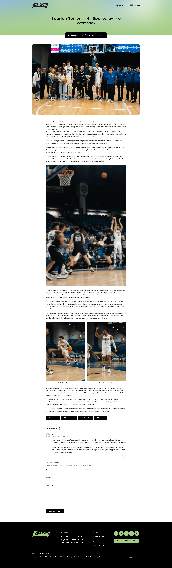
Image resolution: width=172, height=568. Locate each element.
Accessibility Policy (38, 557)
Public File (89, 557)
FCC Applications (99, 557)
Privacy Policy (49, 557)
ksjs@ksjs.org (99, 536)
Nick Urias (90, 35)
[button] (135, 5)
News (100, 35)
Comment (50, 486)
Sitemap (69, 557)
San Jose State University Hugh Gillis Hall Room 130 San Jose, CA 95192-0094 (72, 539)
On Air (122, 5)
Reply (124, 456)
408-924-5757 (99, 546)
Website (49, 478)
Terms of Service (60, 557)
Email (89, 470)
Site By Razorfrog (79, 557)
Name (48, 470)
